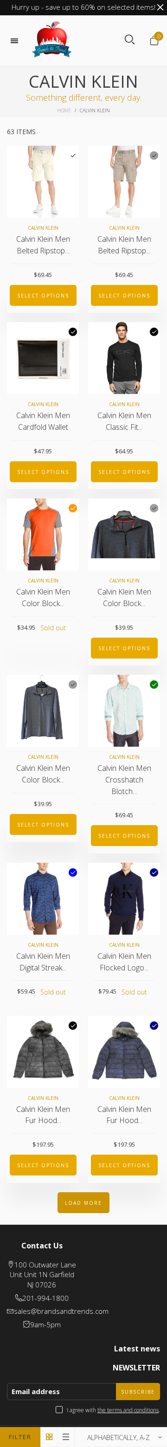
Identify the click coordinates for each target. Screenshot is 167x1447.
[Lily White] (72, 155)
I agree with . (113, 1410)
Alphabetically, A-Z (118, 1437)
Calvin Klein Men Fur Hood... (43, 1115)
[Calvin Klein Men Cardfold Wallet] (43, 358)
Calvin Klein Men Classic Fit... (124, 421)
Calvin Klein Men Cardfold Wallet (43, 421)
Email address (36, 1391)
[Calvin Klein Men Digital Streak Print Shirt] (43, 899)
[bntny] (51, 40)
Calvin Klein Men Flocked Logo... (124, 962)
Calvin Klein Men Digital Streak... (43, 962)
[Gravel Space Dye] (72, 684)
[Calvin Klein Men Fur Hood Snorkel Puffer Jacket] (43, 1052)
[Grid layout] (49, 1437)
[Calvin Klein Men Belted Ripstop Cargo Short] (43, 182)
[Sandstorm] (154, 155)
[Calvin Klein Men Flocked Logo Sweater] (124, 899)
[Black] (72, 331)
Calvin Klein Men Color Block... (43, 597)
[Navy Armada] (154, 872)
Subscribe (138, 1392)
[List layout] (66, 1437)
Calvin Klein (43, 228)
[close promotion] (160, 7)
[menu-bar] (16, 40)
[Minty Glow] (154, 684)
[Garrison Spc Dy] (154, 508)
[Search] (129, 40)
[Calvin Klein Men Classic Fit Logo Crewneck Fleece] (124, 358)
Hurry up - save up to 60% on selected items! (83, 7)
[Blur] (72, 872)
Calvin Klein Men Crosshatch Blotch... (124, 779)
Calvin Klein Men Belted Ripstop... (43, 245)
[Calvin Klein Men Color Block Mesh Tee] (43, 534)
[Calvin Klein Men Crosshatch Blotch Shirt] (124, 711)
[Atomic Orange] (72, 508)
